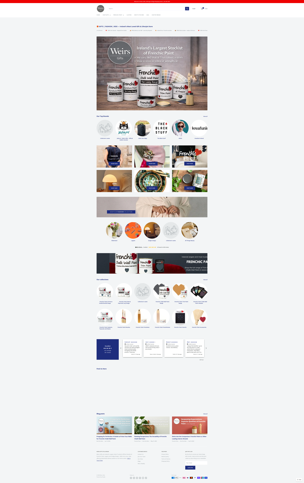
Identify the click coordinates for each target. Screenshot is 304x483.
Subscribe (190, 467)
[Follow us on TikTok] (146, 478)
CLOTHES (129, 15)
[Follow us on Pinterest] (140, 478)
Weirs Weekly (141, 463)
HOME (98, 15)
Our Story (140, 459)
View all (205, 116)
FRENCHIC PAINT (117, 15)
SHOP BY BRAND (156, 15)
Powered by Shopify (101, 477)
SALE (147, 15)
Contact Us (140, 454)
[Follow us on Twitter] (134, 478)
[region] (163, 348)
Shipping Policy (166, 461)
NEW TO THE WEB (139, 15)
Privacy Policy (165, 454)
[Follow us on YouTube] (143, 478)
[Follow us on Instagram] (137, 478)
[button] (121, 348)
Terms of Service (166, 459)
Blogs (139, 461)
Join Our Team (141, 456)
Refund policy (165, 456)
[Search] (187, 8)
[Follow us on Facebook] (131, 478)
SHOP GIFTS (106, 15)
